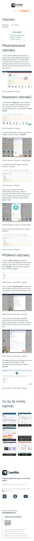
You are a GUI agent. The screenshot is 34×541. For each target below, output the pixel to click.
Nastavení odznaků (15, 37)
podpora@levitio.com (9, 512)
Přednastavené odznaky (17, 35)
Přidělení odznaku (15, 39)
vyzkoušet (24, 11)
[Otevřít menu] (15, 11)
